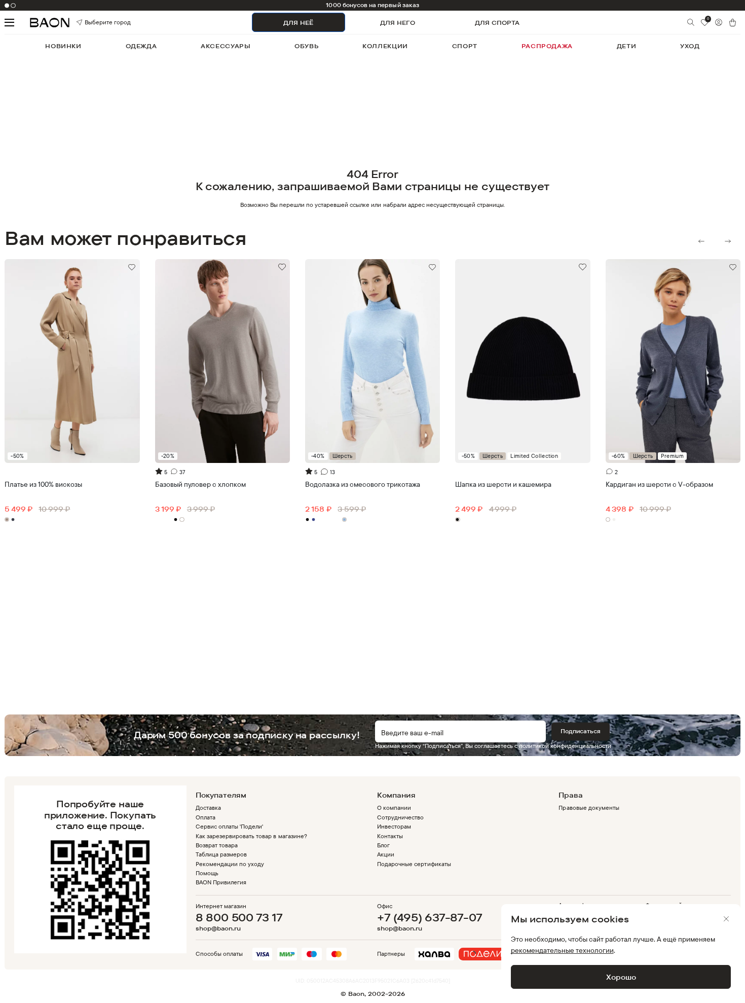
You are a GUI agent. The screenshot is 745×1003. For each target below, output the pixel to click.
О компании (394, 807)
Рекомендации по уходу (230, 864)
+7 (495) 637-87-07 (429, 917)
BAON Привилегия (221, 882)
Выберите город (95, 22)
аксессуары (225, 46)
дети (626, 46)
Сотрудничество (400, 817)
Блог (383, 845)
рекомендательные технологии (562, 950)
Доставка (208, 807)
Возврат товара (217, 845)
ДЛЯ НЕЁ (298, 22)
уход (689, 46)
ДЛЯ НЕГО (397, 22)
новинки (63, 46)
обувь (306, 46)
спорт (464, 46)
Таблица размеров (221, 854)
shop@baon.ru (218, 928)
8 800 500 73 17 (239, 917)
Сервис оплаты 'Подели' (230, 826)
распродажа (547, 46)
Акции (385, 854)
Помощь (207, 873)
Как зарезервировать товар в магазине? (251, 836)
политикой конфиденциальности (565, 745)
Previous (701, 241)
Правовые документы (588, 807)
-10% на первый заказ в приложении (373, 5)
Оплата (205, 817)
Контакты (390, 836)
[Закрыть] (726, 918)
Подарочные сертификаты (414, 864)
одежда (141, 46)
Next (727, 241)
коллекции (385, 46)
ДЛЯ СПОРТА (497, 22)
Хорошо (621, 977)
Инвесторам (394, 826)
